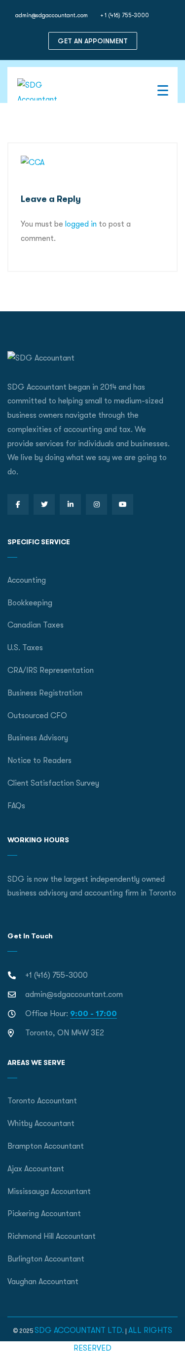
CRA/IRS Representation (50, 670)
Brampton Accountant (45, 1146)
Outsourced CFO (37, 715)
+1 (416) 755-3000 (56, 975)
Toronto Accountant (42, 1100)
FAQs (16, 805)
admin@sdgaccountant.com (51, 15)
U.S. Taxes (25, 647)
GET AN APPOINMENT (93, 41)
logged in (81, 224)
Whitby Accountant (40, 1123)
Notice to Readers (39, 760)
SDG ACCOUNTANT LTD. (79, 1330)
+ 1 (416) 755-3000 (125, 15)
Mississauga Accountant (49, 1191)
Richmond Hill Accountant (51, 1236)
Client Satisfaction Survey (53, 783)
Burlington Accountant (45, 1259)
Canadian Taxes (35, 625)
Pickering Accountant (44, 1213)
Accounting (26, 580)
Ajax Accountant (35, 1168)
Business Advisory (37, 737)
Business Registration (44, 693)
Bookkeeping (29, 602)
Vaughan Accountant (42, 1281)
